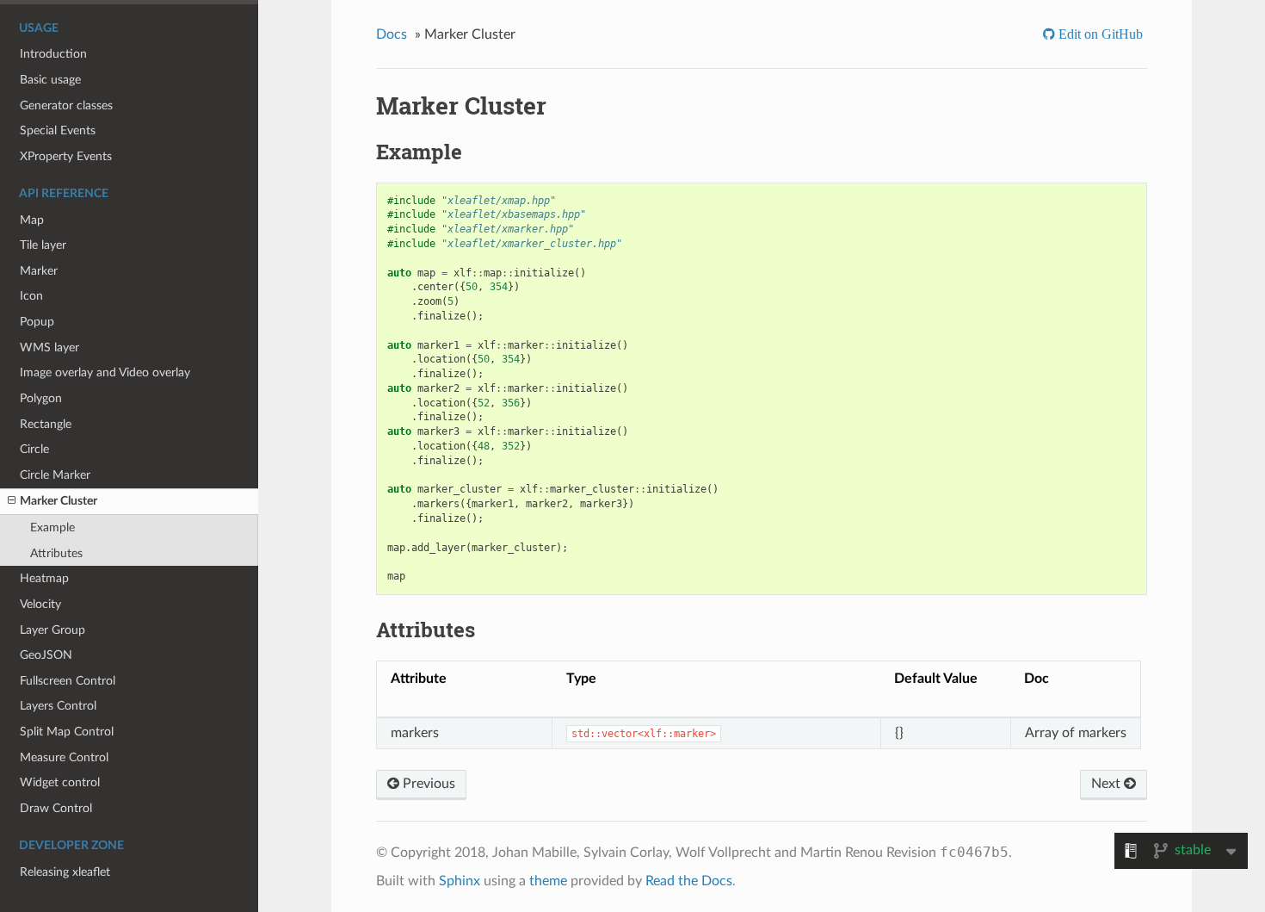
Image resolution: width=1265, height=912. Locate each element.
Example (52, 527)
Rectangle (45, 424)
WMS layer (49, 347)
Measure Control (64, 757)
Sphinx (459, 881)
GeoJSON (46, 654)
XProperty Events (66, 156)
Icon (31, 295)
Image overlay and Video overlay (105, 372)
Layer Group (52, 630)
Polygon (41, 398)
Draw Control (56, 808)
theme (548, 881)
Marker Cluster (58, 500)
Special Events (58, 130)
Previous (427, 784)
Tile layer (43, 245)
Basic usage (50, 79)
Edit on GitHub (1099, 34)
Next (1107, 784)
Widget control (60, 782)
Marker (39, 270)
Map (32, 220)
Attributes (56, 553)
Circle (34, 449)
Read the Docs (688, 881)
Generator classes (66, 105)
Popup (37, 321)
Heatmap (44, 578)
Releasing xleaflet (65, 871)
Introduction (53, 53)
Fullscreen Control (67, 680)
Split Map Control (67, 731)
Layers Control (58, 705)
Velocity (40, 604)
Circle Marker (55, 474)
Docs (391, 34)
